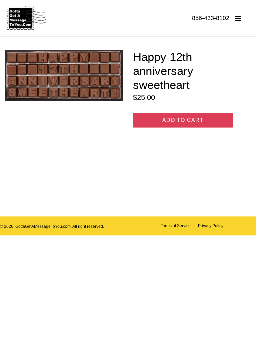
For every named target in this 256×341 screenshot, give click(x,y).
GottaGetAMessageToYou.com (43, 226)
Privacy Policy (210, 225)
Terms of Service (176, 225)
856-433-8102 (210, 18)
